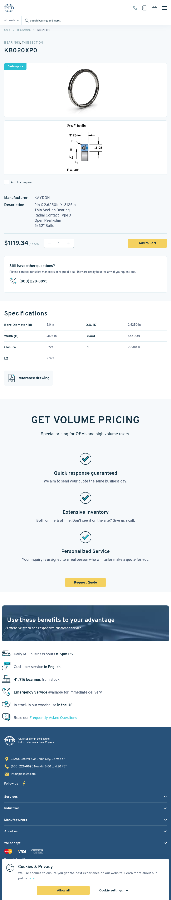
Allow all (63, 890)
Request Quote (85, 582)
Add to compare (21, 182)
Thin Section (24, 30)
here (31, 878)
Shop (7, 30)
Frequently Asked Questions (53, 717)
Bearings (12, 42)
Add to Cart (147, 243)
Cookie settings (111, 890)
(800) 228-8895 (135, 8)
